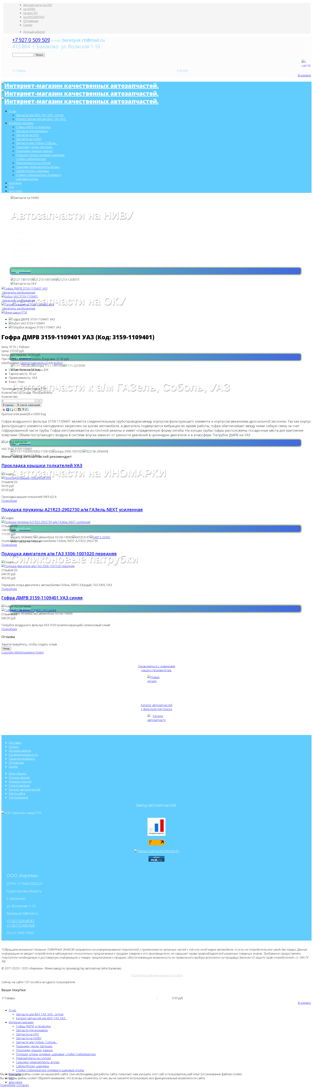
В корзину (304, 75)
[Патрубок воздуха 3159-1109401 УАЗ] (35, 327)
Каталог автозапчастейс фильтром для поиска (156, 707)
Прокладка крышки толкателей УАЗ (41, 465)
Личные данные (19, 777)
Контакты (15, 183)
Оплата (13, 747)
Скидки (27, 25)
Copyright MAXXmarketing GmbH (22, 652)
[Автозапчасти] (156, 723)
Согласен (22, 1085)
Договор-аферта (20, 751)
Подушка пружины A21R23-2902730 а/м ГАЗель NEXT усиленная (72, 509)
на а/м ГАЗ (30, 13)
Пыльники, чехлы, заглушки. (34, 147)
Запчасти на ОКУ (27, 135)
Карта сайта (17, 793)
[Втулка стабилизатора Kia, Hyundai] (100, 537)
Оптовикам (30, 21)
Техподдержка (18, 797)
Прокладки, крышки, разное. (34, 151)
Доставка (15, 743)
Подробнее (9, 501)
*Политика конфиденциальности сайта (156, 975)
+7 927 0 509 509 (31, 40)
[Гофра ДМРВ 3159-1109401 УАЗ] (32, 319)
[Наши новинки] (156, 684)
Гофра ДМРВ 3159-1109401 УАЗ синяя (42, 598)
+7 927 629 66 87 (20, 920)
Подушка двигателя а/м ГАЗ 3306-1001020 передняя (59, 553)
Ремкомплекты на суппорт (33, 163)
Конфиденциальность (23, 755)
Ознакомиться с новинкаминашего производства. (156, 668)
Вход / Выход (17, 773)
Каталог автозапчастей (24, 789)
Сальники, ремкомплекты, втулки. (38, 167)
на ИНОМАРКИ (33, 17)
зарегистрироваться (34, 363)
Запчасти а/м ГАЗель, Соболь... (36, 143)
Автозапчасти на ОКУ (37, 5)
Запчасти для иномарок (32, 131)
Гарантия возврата (22, 759)
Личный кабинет (34, 32)
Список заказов (19, 785)
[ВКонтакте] (8, 409)
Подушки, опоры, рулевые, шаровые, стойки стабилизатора (40, 157)
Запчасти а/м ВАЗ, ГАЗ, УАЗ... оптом (39, 115)
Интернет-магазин (21, 123)
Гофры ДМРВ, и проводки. (33, 127)
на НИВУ (29, 9)
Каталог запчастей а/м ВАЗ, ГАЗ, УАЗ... (41, 119)
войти (58, 363)
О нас (12, 111)
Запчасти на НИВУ (28, 139)
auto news (15, 191)
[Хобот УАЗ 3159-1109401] (27, 323)
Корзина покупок (20, 781)
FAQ (11, 187)
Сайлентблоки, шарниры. (32, 171)
